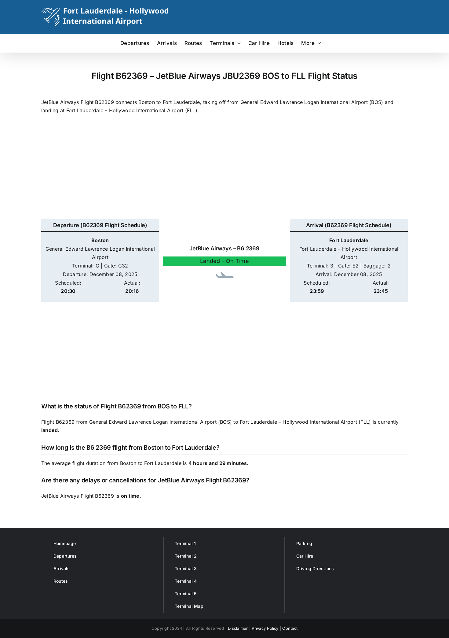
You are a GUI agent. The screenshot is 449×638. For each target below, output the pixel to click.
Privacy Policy (265, 628)
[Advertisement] (224, 170)
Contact (290, 628)
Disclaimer (238, 628)
